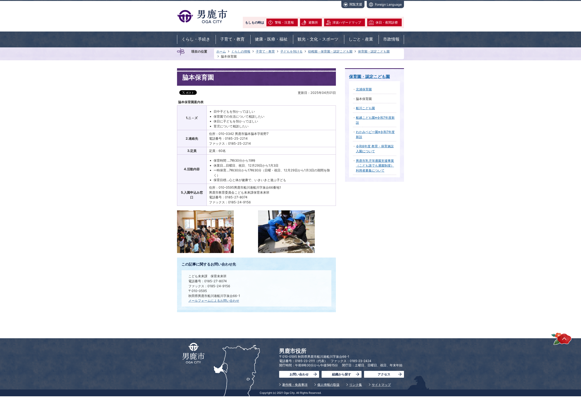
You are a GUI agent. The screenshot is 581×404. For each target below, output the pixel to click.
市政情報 (391, 39)
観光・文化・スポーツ (318, 39)
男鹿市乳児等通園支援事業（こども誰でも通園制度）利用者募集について (375, 165)
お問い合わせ (299, 374)
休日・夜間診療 (387, 22)
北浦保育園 (364, 89)
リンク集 (355, 385)
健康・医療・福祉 (271, 39)
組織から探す (341, 374)
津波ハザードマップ (346, 22)
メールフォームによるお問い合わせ (213, 300)
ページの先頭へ (561, 338)
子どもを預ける (291, 51)
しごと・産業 (361, 39)
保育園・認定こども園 (374, 51)
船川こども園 (365, 108)
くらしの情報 (240, 51)
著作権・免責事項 (295, 385)
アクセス (384, 374)
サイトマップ (381, 385)
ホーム (221, 51)
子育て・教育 (232, 39)
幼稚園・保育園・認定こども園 (330, 51)
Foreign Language (388, 4)
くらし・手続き (196, 39)
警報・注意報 (284, 22)
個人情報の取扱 (328, 385)
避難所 (313, 22)
